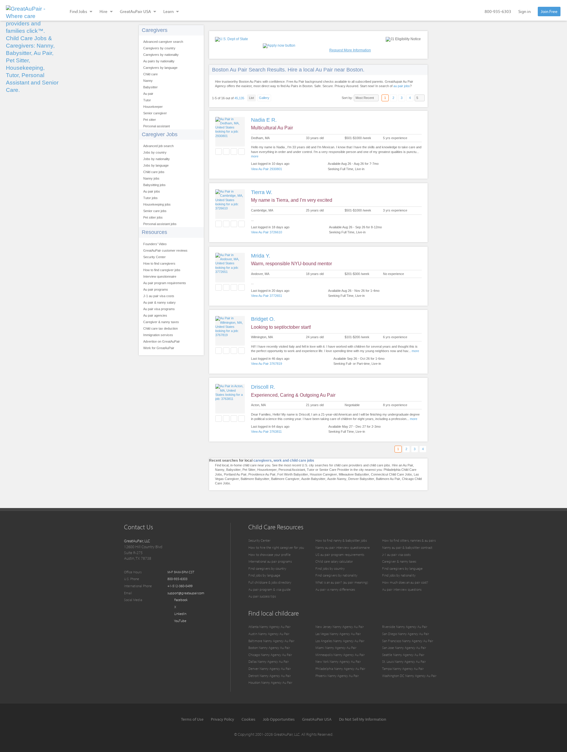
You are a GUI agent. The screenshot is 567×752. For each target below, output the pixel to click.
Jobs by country (155, 152)
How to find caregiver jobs (161, 270)
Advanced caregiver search (163, 41)
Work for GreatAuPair (158, 348)
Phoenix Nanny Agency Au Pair (337, 675)
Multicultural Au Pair (272, 127)
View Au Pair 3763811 (266, 431)
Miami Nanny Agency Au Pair (335, 647)
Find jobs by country (330, 568)
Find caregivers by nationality (336, 575)
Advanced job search (158, 146)
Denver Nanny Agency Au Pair (269, 668)
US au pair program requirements (339, 554)
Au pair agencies (155, 315)
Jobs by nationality (156, 159)
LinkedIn (179, 613)
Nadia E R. (264, 120)
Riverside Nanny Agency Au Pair (404, 626)
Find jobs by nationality (399, 575)
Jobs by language (156, 165)
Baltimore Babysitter (255, 479)
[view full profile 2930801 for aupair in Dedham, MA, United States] (230, 136)
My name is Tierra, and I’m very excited (291, 200)
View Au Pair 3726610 (266, 232)
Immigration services (158, 335)
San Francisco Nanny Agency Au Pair (407, 641)
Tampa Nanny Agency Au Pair (403, 668)
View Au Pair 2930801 (266, 169)
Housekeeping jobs (157, 204)
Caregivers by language (160, 67)
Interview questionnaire (159, 276)
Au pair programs (155, 289)
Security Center (154, 257)
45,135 (239, 98)
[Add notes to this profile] (234, 151)
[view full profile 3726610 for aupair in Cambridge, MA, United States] (230, 208)
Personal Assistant (291, 469)
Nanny (148, 80)
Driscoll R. (263, 387)
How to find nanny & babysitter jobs (341, 540)
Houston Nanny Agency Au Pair (270, 682)
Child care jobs (153, 172)
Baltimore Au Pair (388, 479)
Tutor (147, 100)
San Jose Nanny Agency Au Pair (404, 647)
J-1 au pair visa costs (158, 296)
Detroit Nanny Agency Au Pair (269, 675)
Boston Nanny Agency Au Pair (269, 647)
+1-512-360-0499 (180, 586)
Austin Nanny (336, 479)
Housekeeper (153, 106)
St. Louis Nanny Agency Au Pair (404, 661)
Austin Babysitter (313, 479)
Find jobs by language (264, 575)
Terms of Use (192, 719)
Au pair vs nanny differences (335, 589)
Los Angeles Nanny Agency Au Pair (339, 641)
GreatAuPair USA (317, 719)
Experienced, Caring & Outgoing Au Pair (293, 395)
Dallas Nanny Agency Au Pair (268, 661)
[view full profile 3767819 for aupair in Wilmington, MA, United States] (230, 335)
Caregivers (154, 30)
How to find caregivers (159, 263)
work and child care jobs (293, 460)
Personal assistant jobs (160, 224)
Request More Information (350, 50)
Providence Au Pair (262, 474)
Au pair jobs (151, 191)
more (254, 156)
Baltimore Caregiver (285, 479)
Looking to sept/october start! (281, 327)
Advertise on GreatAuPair (161, 341)
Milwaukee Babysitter (354, 474)
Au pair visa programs (159, 309)
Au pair (148, 93)
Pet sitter (149, 119)
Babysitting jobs (154, 185)
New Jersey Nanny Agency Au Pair (339, 626)
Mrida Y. (260, 256)
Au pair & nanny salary (159, 302)
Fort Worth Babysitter (292, 474)
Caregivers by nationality (161, 54)
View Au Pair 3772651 (266, 295)
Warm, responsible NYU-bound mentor (291, 263)
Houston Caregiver (323, 474)
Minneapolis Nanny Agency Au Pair (340, 654)
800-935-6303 (498, 11)
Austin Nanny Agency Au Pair (268, 633)
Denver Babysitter (361, 479)
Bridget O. (263, 319)
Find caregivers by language (402, 568)
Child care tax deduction (160, 328)
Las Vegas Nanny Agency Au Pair (338, 633)
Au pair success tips (262, 596)
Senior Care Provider (334, 469)
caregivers (262, 460)
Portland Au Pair (235, 474)
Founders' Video (155, 244)
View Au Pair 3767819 (266, 363)
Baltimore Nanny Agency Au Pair (271, 641)
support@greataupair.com (185, 593)
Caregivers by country (159, 48)
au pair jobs (401, 86)
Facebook (180, 600)
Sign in (524, 11)
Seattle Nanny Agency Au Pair (403, 654)
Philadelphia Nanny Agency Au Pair (340, 668)
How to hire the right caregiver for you (276, 547)
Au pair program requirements (164, 283)
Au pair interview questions (401, 589)
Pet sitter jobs (153, 217)
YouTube (179, 620)
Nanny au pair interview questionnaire (342, 547)
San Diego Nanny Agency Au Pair (405, 633)
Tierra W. (261, 192)
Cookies (248, 719)
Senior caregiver (155, 113)
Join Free (549, 11)
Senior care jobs (155, 211)
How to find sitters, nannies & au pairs (409, 540)
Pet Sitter (248, 469)
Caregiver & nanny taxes (161, 322)
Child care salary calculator (334, 561)
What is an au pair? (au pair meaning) (341, 582)
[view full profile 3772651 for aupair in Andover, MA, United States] (230, 272)
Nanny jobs (151, 178)
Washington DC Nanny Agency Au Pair (409, 675)
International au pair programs (270, 561)
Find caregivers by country (267, 568)
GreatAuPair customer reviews (165, 250)
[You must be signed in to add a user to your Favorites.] (218, 151)
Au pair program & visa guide (269, 589)
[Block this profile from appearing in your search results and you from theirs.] (241, 151)
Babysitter (150, 87)
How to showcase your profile (269, 554)
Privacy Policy (222, 719)
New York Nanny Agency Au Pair (338, 661)
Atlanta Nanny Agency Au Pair (269, 626)
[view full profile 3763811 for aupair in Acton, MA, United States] (230, 399)
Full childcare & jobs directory (269, 582)
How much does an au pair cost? (405, 582)
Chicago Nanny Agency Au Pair (270, 654)
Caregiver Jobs (159, 134)
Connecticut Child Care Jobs (391, 474)
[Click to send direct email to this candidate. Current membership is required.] (226, 151)
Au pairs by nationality (159, 61)
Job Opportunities (279, 719)
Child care (150, 74)
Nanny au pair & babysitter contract (407, 547)
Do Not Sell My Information (362, 719)
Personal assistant (156, 126)
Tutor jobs (150, 198)
